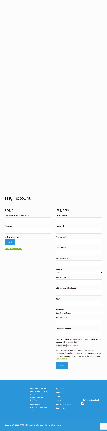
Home (7, 142)
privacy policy (61, 359)
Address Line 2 (66, 288)
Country (60, 269)
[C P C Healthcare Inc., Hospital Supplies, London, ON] (94, 390)
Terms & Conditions (53, 425)
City (58, 299)
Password (13, 226)
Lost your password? (13, 249)
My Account (9, 165)
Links (8, 172)
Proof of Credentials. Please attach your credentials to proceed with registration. (78, 340)
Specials (9, 158)
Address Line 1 (62, 277)
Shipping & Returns (8, 4)
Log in (10, 242)
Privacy (40, 425)
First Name (61, 237)
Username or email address (20, 215)
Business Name (62, 258)
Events (9, 178)
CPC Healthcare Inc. (27, 425)
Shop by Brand (8, 150)
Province (60, 310)
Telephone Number (64, 329)
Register (61, 365)
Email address (66, 215)
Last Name (61, 248)
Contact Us (9, 184)
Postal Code (61, 318)
